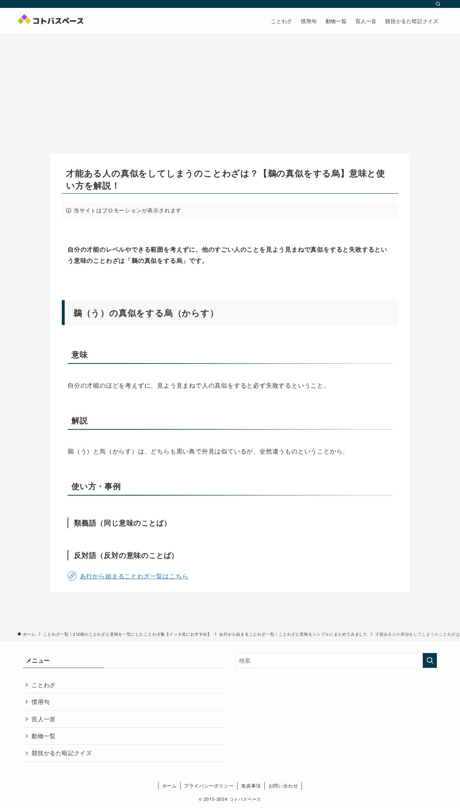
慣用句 (41, 702)
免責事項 (251, 785)
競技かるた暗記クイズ (62, 753)
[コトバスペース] (50, 21)
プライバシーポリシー (209, 785)
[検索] (438, 4)
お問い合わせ (283, 785)
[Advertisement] (230, 87)
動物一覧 (44, 736)
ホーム (169, 785)
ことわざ (44, 685)
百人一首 (44, 719)
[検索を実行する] (430, 660)
